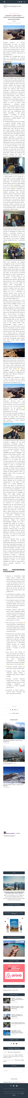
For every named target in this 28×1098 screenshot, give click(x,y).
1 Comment (14, 706)
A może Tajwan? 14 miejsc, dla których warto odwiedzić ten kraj (18, 1023)
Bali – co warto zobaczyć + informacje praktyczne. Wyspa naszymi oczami (13, 1056)
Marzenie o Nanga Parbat (14, 1052)
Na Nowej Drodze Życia (8, 1054)
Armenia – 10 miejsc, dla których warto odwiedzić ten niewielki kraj (17, 1015)
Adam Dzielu (15, 713)
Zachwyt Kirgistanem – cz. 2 (9, 763)
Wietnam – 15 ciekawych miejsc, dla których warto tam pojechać (17, 999)
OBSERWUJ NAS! (21, 1082)
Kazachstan (15, 13)
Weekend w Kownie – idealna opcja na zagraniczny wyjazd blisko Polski (17, 1007)
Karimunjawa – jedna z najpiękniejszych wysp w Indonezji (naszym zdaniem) (17, 1031)
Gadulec (5, 1052)
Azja (10, 13)
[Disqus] (14, 812)
